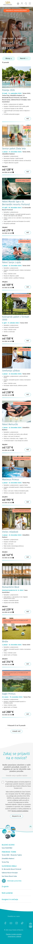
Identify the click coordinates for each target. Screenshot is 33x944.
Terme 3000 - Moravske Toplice (12, 855)
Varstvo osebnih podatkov (20, 811)
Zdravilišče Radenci (8, 858)
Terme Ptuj (5, 862)
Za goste (5, 886)
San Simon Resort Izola (9, 876)
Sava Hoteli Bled (7, 848)
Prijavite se (16, 816)
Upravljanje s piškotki (14, 936)
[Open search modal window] (26, 3)
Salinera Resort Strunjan (10, 873)
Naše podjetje (7, 893)
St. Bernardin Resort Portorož (11, 869)
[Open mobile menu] (29, 3)
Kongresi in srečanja (10, 899)
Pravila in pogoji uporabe (14, 934)
